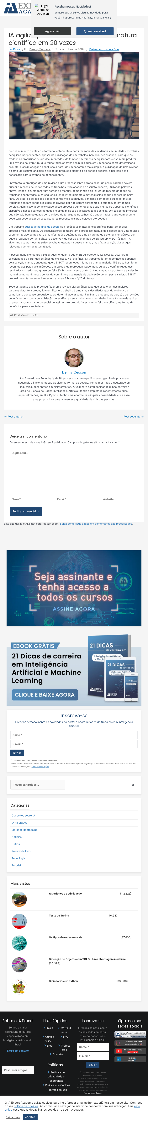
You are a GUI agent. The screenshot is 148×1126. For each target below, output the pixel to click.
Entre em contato (18, 1050)
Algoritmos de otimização (65, 893)
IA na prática (19, 822)
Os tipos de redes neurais (65, 937)
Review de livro (21, 851)
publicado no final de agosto (42, 226)
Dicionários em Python (63, 981)
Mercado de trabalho (24, 829)
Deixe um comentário (104, 49)
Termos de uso (58, 1089)
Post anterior (14, 416)
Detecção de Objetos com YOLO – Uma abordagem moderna (87, 959)
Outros (16, 844)
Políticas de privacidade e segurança (56, 1076)
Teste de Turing (59, 915)
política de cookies (26, 1106)
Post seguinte (134, 416)
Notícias (15, 49)
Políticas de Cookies (57, 1085)
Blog (49, 1045)
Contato (58, 1054)
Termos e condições (40, 766)
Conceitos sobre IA (23, 815)
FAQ (65, 1036)
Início (49, 1027)
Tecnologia (18, 858)
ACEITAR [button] (30, 1117)
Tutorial (16, 865)
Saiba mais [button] (13, 1117)
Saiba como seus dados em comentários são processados (96, 523)
